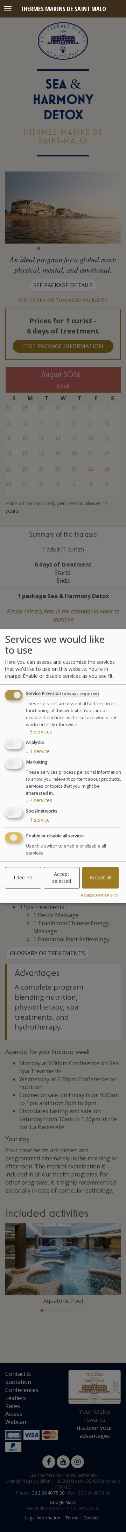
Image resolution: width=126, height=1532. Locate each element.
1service (38, 751)
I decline (23, 877)
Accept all (100, 877)
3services (39, 732)
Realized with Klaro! (99, 895)
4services (39, 800)
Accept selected (61, 877)
